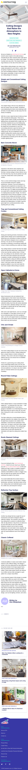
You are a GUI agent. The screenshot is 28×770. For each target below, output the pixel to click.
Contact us (3, 735)
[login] (26, 2)
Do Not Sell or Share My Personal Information (11, 748)
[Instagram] (9, 764)
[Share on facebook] (12, 50)
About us (3, 733)
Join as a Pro (4, 730)
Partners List (4, 756)
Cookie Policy (4, 745)
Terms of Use (4, 753)
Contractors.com (7, 768)
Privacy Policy (4, 742)
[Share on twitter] (15, 50)
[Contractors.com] (8, 2)
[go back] (2, 6)
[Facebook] (6, 764)
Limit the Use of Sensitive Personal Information (12, 751)
